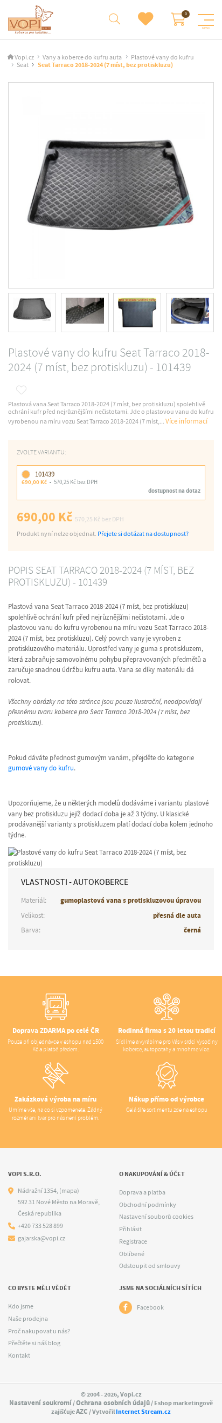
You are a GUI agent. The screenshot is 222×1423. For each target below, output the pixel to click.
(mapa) (69, 1190)
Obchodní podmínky (147, 1204)
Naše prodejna (28, 1318)
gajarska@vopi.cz (41, 1238)
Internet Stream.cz (143, 1411)
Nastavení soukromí (40, 1402)
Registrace (133, 1241)
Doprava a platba (142, 1192)
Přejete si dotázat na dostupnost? (143, 533)
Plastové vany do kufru (162, 57)
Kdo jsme (20, 1306)
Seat (23, 65)
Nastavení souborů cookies (156, 1216)
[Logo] (32, 19)
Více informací (186, 421)
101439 (44, 474)
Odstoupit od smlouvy (150, 1265)
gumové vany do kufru (41, 768)
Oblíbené (131, 1254)
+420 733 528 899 (40, 1226)
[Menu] (206, 20)
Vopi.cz (24, 57)
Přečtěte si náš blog (34, 1343)
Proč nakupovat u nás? (39, 1331)
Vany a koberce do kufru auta (82, 57)
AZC (82, 1411)
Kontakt (19, 1355)
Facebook (150, 1307)
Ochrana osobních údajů (113, 1402)
